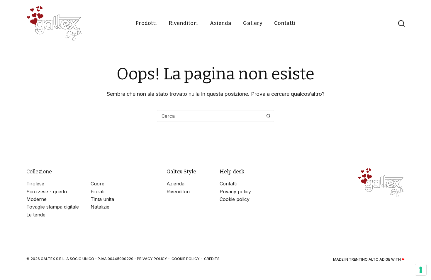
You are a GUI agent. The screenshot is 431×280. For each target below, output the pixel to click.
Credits (212, 259)
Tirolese (35, 184)
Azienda (220, 23)
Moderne (36, 199)
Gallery (252, 23)
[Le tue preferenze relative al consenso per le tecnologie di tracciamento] (420, 269)
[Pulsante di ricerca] (268, 116)
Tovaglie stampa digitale (52, 207)
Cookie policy (235, 199)
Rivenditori (183, 23)
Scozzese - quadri (46, 191)
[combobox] (210, 116)
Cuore (97, 184)
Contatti (285, 23)
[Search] (401, 23)
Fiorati (97, 191)
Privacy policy (235, 191)
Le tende (35, 215)
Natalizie (100, 207)
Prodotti (146, 23)
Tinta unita (102, 199)
